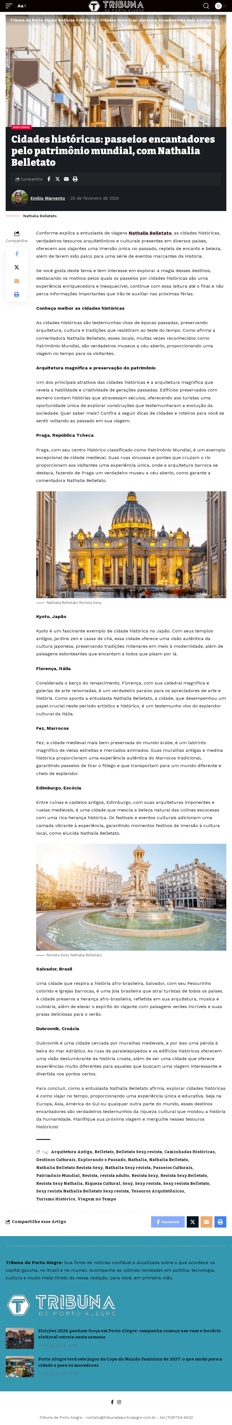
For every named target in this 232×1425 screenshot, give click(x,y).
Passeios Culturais (172, 1167)
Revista (90, 1175)
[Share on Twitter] (57, 179)
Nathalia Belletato (150, 233)
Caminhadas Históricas (189, 1152)
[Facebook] (112, 1402)
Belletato (104, 1152)
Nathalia (137, 1159)
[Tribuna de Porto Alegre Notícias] (116, 6)
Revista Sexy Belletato (183, 1175)
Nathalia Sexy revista (128, 1167)
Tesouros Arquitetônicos (157, 1191)
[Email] (66, 179)
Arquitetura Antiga (71, 1152)
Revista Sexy (145, 1175)
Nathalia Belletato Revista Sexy (69, 1167)
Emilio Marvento (48, 198)
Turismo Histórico (55, 1199)
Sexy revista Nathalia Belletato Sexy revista (82, 1191)
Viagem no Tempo (97, 1199)
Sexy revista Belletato (186, 1183)
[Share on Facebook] (49, 179)
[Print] (75, 179)
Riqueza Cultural (102, 1183)
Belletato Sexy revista (139, 1152)
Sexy (128, 1183)
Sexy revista (148, 1183)
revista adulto (114, 1175)
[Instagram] (119, 1402)
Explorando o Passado (102, 1159)
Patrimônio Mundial (58, 1175)
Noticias (21, 127)
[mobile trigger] (10, 6)
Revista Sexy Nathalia (59, 1183)
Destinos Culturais (56, 1159)
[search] (206, 6)
